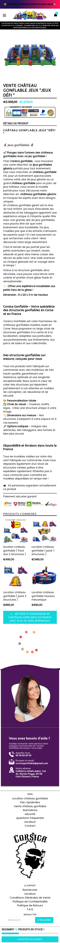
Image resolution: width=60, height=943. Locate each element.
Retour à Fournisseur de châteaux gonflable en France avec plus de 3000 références (30, 617)
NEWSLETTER (30, 914)
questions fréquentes (30, 818)
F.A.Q (30, 909)
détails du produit (16, 123)
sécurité (30, 814)
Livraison (30, 822)
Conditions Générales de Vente (30, 897)
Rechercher (30, 890)
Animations (30, 810)
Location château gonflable (30, 798)
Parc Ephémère (30, 802)
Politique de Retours (30, 905)
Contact (30, 826)
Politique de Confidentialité (30, 901)
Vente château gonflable (30, 806)
